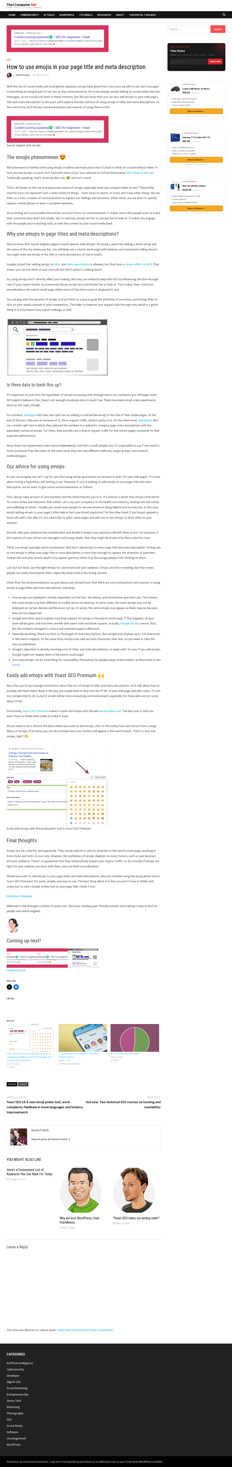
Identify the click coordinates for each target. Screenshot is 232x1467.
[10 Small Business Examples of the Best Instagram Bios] (83, 1038)
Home (12, 14)
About (120, 14)
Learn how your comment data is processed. (85, 1330)
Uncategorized (16, 1438)
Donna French (23, 74)
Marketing (13, 1407)
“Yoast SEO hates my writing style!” (136, 1218)
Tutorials (86, 14)
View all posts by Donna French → (50, 1139)
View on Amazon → (196, 111)
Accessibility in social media (125, 1053)
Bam (159, 1461)
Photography (15, 1413)
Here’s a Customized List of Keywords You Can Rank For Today (29, 1172)
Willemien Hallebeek (19, 896)
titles (57, 264)
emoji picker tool (110, 711)
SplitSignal (30, 415)
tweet (16, 665)
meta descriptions (78, 264)
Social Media (15, 1426)
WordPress (66, 14)
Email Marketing (17, 1388)
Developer (13, 1375)
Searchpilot (145, 420)
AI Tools (49, 14)
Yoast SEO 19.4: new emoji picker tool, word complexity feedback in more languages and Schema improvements (29, 1057)
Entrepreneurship (17, 1394)
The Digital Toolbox (142, 14)
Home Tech (14, 1401)
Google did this (129, 623)
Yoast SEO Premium (35, 711)
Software (12, 1432)
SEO (9, 59)
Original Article (16, 970)
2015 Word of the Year (140, 173)
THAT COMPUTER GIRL (21, 4)
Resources (104, 14)
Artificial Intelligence (20, 1363)
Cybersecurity (29, 14)
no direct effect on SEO (137, 264)
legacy (23, 1084)
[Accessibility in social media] (135, 1038)
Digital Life (14, 1382)
